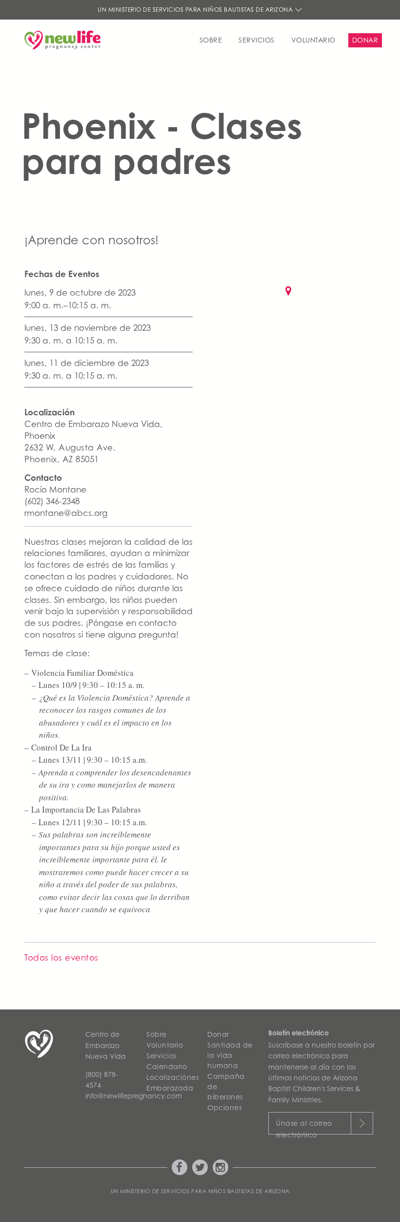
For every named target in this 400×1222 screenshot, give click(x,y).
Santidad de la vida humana (230, 1055)
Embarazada (169, 1088)
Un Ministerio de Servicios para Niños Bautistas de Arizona (196, 9)
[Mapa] (291, 305)
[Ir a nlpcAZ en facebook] (179, 1167)
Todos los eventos (61, 958)
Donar (365, 40)
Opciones (224, 1107)
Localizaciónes (169, 1077)
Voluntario (313, 40)
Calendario (166, 1066)
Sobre (211, 40)
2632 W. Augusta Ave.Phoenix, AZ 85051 (70, 453)
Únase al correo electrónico (304, 1127)
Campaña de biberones (226, 1086)
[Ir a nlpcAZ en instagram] (220, 1167)
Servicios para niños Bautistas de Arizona (225, 1191)
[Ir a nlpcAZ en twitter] (200, 1167)
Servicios (257, 40)
